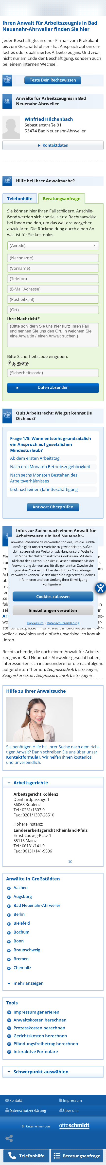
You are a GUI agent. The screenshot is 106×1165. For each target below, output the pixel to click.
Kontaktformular (23, 757)
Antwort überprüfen (53, 507)
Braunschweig (27, 950)
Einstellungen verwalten (53, 610)
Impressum (35, 623)
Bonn (19, 941)
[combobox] (53, 245)
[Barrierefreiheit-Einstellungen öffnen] (100, 587)
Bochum (21, 932)
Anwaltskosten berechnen (40, 1020)
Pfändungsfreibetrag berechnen (46, 1043)
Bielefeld (22, 923)
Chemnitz (22, 967)
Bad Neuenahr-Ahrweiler (37, 905)
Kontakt (15, 1100)
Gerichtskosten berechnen (40, 1036)
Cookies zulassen (53, 596)
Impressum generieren (36, 1012)
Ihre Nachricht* (23, 318)
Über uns (70, 1110)
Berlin (19, 914)
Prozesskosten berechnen (39, 1028)
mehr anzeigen (29, 983)
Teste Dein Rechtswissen (53, 80)
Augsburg (23, 896)
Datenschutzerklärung (63, 623)
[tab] (19, 198)
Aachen (21, 887)
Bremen (21, 958)
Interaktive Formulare (36, 1051)
